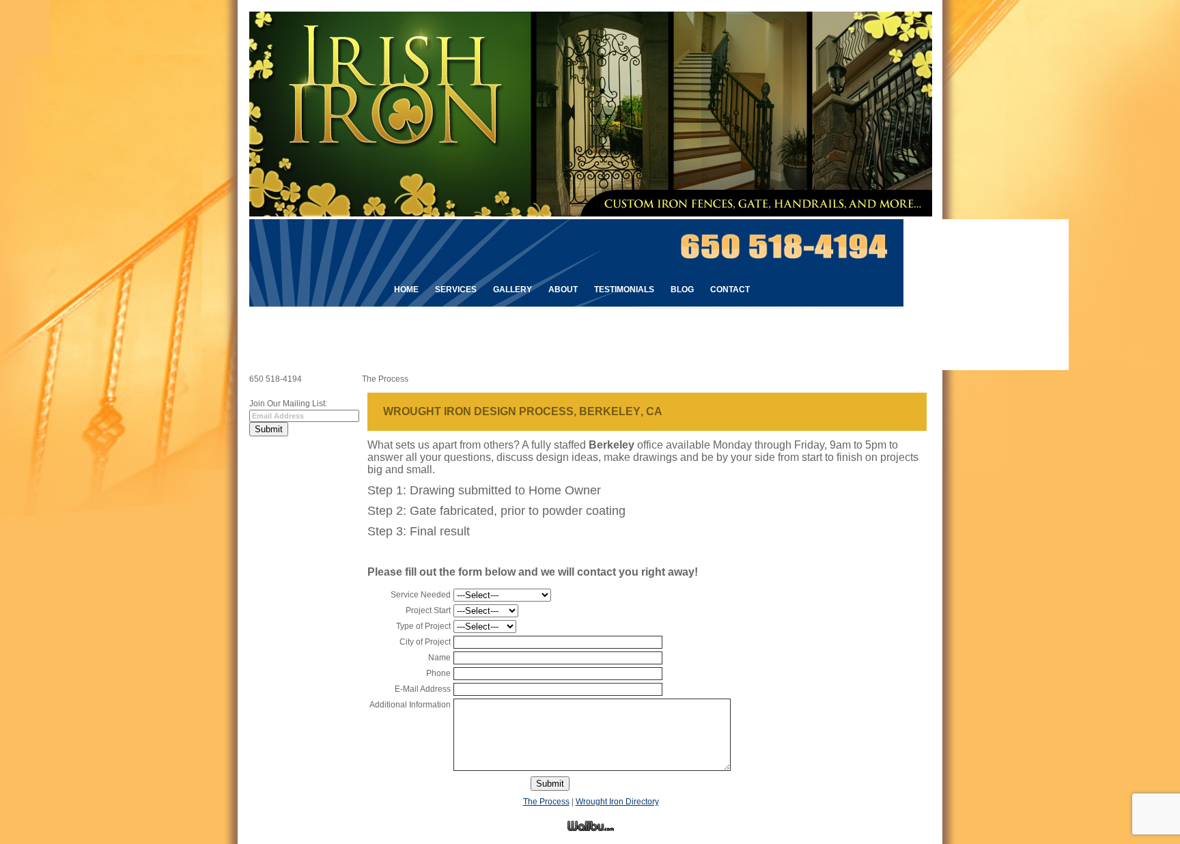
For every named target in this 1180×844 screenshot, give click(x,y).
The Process (546, 801)
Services (456, 289)
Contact (730, 289)
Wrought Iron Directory (617, 801)
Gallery (512, 289)
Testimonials (624, 289)
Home (406, 289)
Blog (682, 289)
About (563, 289)
